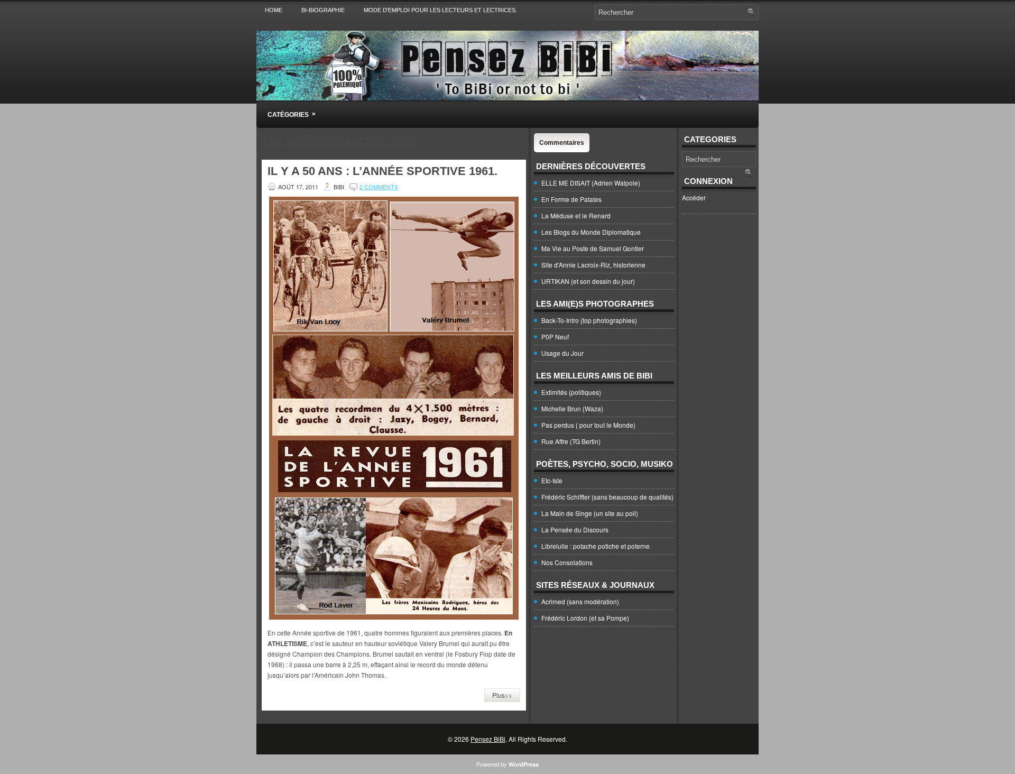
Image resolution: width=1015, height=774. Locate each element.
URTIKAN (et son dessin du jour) (588, 281)
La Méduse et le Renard (576, 215)
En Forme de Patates (571, 199)
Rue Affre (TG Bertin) (571, 441)
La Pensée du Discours (574, 529)
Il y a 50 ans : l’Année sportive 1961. (382, 171)
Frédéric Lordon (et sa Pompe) (585, 617)
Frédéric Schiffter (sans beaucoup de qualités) (607, 496)
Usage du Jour (562, 352)
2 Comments (378, 186)
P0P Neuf (555, 336)
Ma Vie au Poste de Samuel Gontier (592, 248)
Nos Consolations (567, 562)
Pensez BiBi (487, 738)
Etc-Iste (551, 480)
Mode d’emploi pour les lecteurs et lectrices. (440, 10)
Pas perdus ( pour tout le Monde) (588, 424)
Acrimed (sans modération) (580, 601)
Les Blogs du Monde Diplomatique (591, 231)
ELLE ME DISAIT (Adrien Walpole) (590, 182)
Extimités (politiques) (571, 392)
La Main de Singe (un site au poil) (589, 513)
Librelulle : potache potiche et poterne (595, 545)
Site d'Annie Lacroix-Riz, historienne (593, 264)
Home (273, 10)
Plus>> (502, 694)
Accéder (694, 197)
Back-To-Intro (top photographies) (589, 320)
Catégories (291, 114)
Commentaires (561, 142)
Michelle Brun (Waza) (572, 408)
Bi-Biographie (323, 10)
